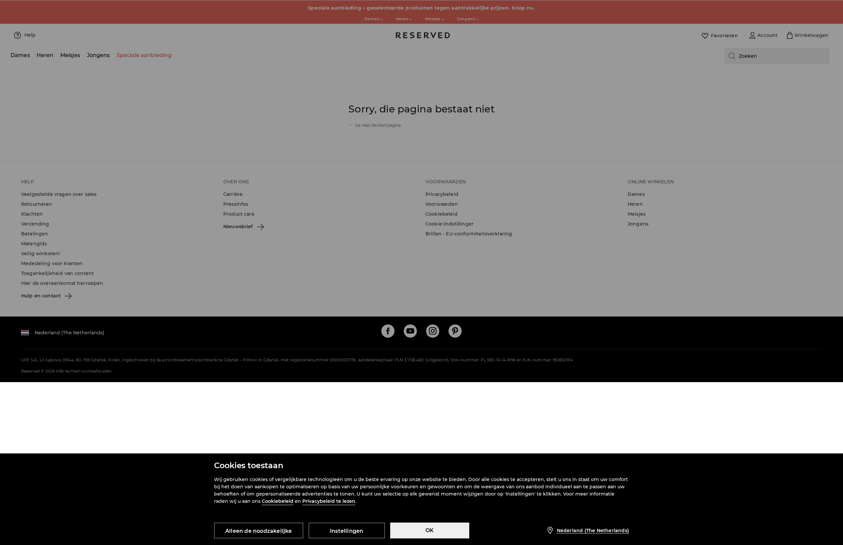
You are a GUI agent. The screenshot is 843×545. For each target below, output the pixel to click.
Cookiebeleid (277, 501)
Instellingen (346, 531)
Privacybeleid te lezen (328, 501)
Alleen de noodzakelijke (258, 531)
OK (429, 530)
